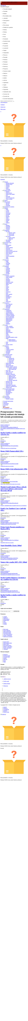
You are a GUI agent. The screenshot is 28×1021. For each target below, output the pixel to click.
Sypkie (6, 325)
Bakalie (6, 181)
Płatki (7, 338)
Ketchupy (8, 280)
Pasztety (8, 295)
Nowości (5, 402)
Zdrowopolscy (6, 619)
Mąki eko (11, 379)
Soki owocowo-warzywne (11, 251)
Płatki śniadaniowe (13, 340)
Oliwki (7, 289)
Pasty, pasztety (9, 294)
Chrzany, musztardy (10, 276)
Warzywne (8, 301)
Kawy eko (8, 370)
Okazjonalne (7, 397)
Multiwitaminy (9, 320)
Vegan (7, 394)
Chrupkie (8, 268)
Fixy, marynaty (9, 304)
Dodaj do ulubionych (5, 424)
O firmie (5, 616)
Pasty (7, 293)
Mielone (8, 225)
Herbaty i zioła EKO (7, 646)
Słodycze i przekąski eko (11, 386)
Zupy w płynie (9, 199)
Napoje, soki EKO (7, 647)
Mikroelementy (9, 318)
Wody (7, 258)
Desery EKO (6, 644)
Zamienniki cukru (8, 354)
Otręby (7, 334)
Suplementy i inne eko (11, 385)
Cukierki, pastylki (10, 349)
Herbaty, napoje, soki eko (11, 366)
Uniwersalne (11, 235)
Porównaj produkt (4, 426)
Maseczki (11, 238)
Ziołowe (8, 222)
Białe (7, 209)
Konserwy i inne (9, 282)
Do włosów (8, 240)
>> (1, 4)
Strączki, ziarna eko (13, 380)
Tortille (7, 264)
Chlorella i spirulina (10, 315)
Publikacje (5, 617)
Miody (7, 284)
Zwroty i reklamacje (7, 635)
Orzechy (8, 186)
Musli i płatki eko (12, 377)
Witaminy (8, 323)
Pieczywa (6, 259)
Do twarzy (8, 236)
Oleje (7, 288)
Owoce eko (11, 360)
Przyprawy (6, 302)
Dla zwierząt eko (9, 365)
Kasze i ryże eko (12, 375)
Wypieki (8, 273)
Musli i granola (9, 332)
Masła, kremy (9, 283)
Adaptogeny (8, 310)
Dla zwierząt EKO (7, 645)
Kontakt (5, 623)
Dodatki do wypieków (9, 206)
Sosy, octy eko (9, 383)
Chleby (7, 262)
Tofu (7, 300)
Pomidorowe (8, 296)
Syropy (7, 254)
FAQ (4, 621)
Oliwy (7, 290)
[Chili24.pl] (3, 5)
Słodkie (7, 272)
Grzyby (7, 278)
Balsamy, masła (12, 232)
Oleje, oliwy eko (9, 371)
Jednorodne (8, 305)
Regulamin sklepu (7, 632)
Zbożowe (8, 227)
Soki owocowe (9, 250)
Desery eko (8, 364)
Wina (7, 257)
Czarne (7, 210)
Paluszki (8, 269)
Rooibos (8, 216)
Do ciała (8, 231)
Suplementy (7, 309)
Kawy (5, 224)
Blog (4, 406)
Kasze (7, 328)
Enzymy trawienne (10, 316)
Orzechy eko (11, 359)
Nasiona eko (11, 358)
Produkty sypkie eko (10, 374)
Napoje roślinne (9, 247)
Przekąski (6, 266)
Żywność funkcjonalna (9, 388)
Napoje (6, 243)
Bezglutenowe (9, 392)
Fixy (7, 195)
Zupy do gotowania (10, 197)
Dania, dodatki (9, 277)
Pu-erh (7, 215)
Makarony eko (12, 376)
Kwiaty (7, 211)
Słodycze (6, 345)
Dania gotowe (7, 190)
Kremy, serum (12, 237)
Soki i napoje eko (12, 369)
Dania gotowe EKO (7, 643)
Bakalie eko (8, 357)
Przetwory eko (9, 381)
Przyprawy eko (9, 382)
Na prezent (6, 396)
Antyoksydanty (9, 312)
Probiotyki (8, 321)
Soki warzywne (9, 252)
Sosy (7, 299)
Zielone (7, 220)
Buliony (7, 191)
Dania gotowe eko (10, 363)
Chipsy (7, 267)
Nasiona (8, 185)
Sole (7, 343)
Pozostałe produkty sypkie (11, 337)
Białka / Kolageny (10, 314)
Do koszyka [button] (3, 441)
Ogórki (7, 286)
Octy (7, 285)
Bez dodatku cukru (10, 390)
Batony (7, 347)
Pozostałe (8, 189)
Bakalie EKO (6, 641)
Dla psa (7, 204)
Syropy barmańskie (10, 256)
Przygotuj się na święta (9, 448)
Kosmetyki (6, 230)
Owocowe (8, 213)
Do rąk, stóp (11, 233)
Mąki (7, 333)
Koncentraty (8, 245)
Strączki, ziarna (9, 344)
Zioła (7, 221)
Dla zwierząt (7, 201)
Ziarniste (8, 228)
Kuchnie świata (7, 242)
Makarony (8, 329)
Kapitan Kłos (6, 620)
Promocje (7, 407)
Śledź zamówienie (7, 631)
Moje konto (5, 629)
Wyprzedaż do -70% (7, 408)
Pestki (7, 188)
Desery (6, 200)
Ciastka (7, 348)
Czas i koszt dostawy (7, 634)
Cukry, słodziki (9, 326)
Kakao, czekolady (10, 327)
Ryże (7, 342)
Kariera (4, 622)
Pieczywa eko (9, 372)
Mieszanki (8, 306)
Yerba (7, 217)
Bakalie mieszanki (10, 183)
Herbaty (6, 208)
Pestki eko (11, 362)
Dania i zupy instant (10, 194)
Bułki (7, 261)
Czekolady (8, 350)
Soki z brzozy (9, 253)
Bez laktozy (8, 391)
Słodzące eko (9, 387)
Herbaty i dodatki (9, 398)
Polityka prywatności (7, 636)
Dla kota (8, 203)
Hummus (8, 279)
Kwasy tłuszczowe (10, 317)
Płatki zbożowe (12, 339)
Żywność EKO (7, 355)
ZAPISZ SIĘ (16, 611)
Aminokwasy (9, 311)
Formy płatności (6, 630)
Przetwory (6, 274)
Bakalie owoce (9, 184)
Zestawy (8, 219)
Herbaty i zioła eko (13, 368)
